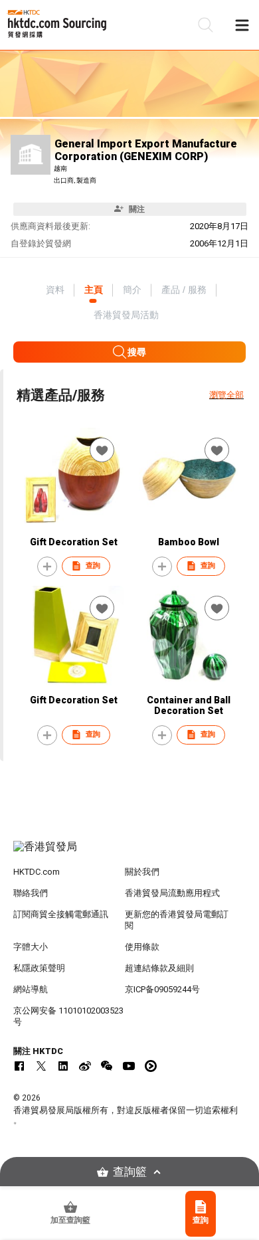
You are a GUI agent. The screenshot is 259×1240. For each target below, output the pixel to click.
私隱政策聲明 (39, 968)
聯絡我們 (30, 893)
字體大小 (30, 947)
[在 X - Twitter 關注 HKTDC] (41, 1066)
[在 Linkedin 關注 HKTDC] (63, 1066)
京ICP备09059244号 (162, 989)
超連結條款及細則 (159, 968)
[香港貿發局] (129, 853)
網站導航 (30, 989)
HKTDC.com (36, 872)
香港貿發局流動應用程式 (172, 893)
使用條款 (142, 947)
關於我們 (142, 872)
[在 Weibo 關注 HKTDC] (85, 1066)
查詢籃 (130, 1172)
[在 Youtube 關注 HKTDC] (129, 1066)
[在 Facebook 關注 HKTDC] (19, 1066)
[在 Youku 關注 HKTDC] (151, 1066)
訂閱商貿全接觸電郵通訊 (60, 914)
